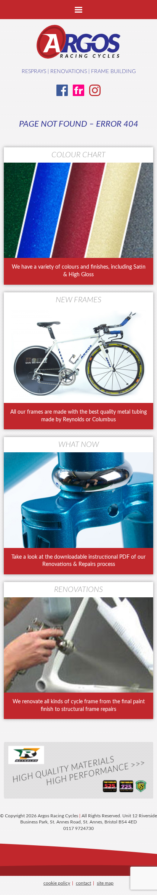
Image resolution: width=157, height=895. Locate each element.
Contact (83, 883)
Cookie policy (56, 883)
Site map (105, 883)
